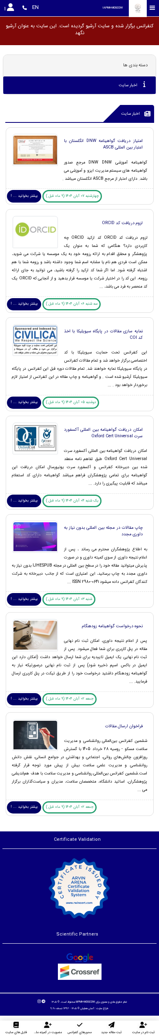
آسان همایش (87, 1008)
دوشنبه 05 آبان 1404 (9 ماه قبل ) (71, 402)
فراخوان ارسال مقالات (124, 726)
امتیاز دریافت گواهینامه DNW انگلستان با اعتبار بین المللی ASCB (103, 143)
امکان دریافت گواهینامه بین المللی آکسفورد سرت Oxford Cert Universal (103, 432)
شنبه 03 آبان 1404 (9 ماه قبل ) (69, 599)
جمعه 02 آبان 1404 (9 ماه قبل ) (69, 699)
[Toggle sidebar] (152, 8)
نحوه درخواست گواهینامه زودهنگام (112, 626)
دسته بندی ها (135, 65)
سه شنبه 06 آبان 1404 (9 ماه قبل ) (71, 304)
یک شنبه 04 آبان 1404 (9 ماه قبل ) (72, 501)
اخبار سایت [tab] (129, 85)
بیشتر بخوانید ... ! (24, 196)
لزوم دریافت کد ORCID (122, 223)
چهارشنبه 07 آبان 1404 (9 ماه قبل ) (72, 196)
